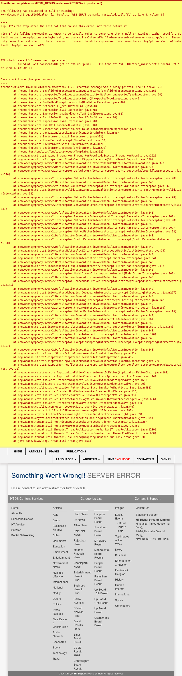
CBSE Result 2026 (77, 651)
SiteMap (16, 530)
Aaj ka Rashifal (79, 600)
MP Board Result (100, 542)
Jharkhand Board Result (100, 531)
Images (54, 451)
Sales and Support (147, 514)
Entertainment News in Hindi (81, 576)
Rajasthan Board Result (100, 580)
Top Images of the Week (122, 540)
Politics (57, 604)
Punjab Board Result (98, 566)
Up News (79, 519)
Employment (60, 552)
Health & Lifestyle (58, 574)
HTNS (118, 459)
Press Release (58, 611)
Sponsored (59, 642)
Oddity (57, 593)
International (60, 582)
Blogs (56, 520)
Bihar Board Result (77, 638)
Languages (65, 459)
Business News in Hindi (79, 589)
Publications (76, 451)
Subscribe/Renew (22, 519)
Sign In (166, 459)
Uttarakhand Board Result (101, 621)
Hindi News (81, 514)
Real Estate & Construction (60, 622)
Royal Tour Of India (121, 526)
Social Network (58, 634)
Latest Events (119, 516)
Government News (60, 565)
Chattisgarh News (81, 564)
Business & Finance (59, 527)
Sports (57, 647)
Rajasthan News (80, 542)
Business (120, 555)
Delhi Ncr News (79, 532)
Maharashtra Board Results (101, 553)
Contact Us (145, 459)
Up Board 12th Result (101, 601)
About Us (90, 459)
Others (57, 598)
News (118, 549)
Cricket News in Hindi (78, 611)
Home (17, 451)
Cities (56, 535)
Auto (55, 514)
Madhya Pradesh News (79, 553)
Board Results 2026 (78, 624)
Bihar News (81, 525)
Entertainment (60, 557)
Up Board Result (100, 610)
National (58, 587)
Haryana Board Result (99, 517)
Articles (35, 451)
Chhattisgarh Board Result (81, 664)
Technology (60, 653)
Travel (56, 658)
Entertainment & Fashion (122, 562)
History (119, 579)
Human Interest (119, 587)
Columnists (59, 541)
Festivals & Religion (121, 572)
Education (59, 546)
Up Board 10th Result (101, 591)
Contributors (122, 605)
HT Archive (18, 524)
